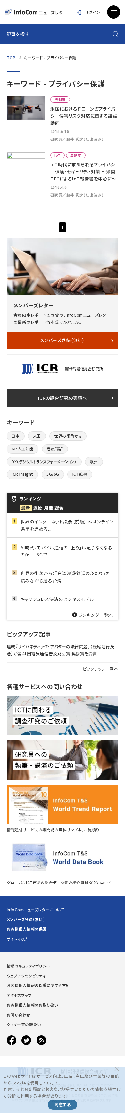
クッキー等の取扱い (24, 1024)
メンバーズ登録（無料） (62, 340)
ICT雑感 (79, 474)
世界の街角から (67, 436)
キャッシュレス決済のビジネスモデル (57, 599)
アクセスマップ (19, 995)
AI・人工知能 (22, 448)
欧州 (94, 461)
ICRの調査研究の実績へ (62, 398)
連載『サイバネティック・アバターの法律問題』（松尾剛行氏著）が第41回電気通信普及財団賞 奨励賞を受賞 (60, 650)
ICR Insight (22, 474)
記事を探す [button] (18, 34)
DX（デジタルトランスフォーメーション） (44, 461)
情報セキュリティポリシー (28, 965)
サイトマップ (17, 938)
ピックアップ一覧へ (101, 669)
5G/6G (52, 474)
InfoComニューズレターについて (35, 909)
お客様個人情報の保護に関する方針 (38, 985)
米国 (37, 436)
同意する (62, 1104)
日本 (16, 436)
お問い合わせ (18, 1014)
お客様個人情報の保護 (27, 929)
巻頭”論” (55, 448)
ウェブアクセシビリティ (26, 975)
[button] (114, 12)
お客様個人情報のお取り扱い (32, 1005)
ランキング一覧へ (96, 615)
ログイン (92, 12)
